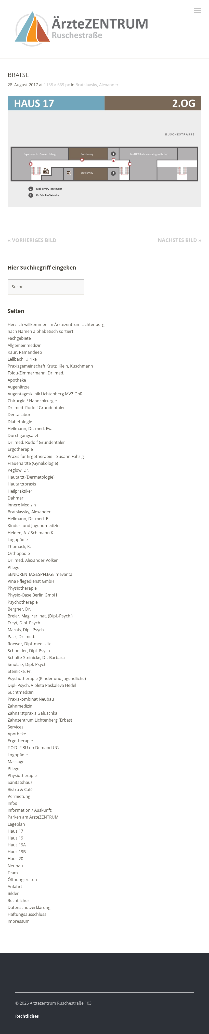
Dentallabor (19, 414)
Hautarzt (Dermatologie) (31, 477)
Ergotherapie (20, 449)
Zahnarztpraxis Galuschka (32, 713)
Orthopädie (19, 553)
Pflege (13, 567)
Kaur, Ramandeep (25, 352)
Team (13, 872)
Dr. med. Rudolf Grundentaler (36, 407)
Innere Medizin (22, 505)
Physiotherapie (22, 588)
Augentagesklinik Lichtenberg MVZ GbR (45, 394)
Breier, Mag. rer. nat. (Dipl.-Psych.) (40, 616)
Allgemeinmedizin (25, 345)
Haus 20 (15, 858)
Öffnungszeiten (22, 879)
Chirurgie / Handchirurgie (32, 401)
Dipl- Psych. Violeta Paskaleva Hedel (42, 685)
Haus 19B (17, 852)
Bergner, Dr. (19, 609)
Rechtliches (19, 900)
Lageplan (16, 824)
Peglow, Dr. (18, 470)
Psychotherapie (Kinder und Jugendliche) (47, 678)
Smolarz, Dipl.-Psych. (27, 664)
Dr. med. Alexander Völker (33, 560)
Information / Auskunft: (30, 810)
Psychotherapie (23, 602)
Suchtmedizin (21, 692)
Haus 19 (15, 838)
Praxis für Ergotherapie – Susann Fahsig (46, 456)
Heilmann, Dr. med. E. (28, 518)
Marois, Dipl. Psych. (26, 629)
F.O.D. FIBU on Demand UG (33, 747)
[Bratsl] (104, 206)
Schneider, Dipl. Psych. (29, 650)
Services (15, 727)
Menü (197, 10)
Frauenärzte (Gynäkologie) (33, 463)
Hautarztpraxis (22, 484)
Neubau (15, 866)
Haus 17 (15, 831)
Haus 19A (17, 845)
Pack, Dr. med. (21, 636)
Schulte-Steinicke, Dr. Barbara (36, 657)
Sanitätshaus (20, 782)
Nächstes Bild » (179, 240)
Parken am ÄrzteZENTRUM (33, 817)
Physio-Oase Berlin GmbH (32, 595)
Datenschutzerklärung (29, 907)
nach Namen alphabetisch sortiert (40, 331)
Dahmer (15, 498)
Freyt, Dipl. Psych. (24, 623)
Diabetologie (20, 421)
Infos (12, 803)
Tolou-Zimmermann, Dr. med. (36, 373)
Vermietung (19, 796)
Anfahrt (15, 886)
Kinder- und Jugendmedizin (34, 525)
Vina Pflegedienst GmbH (31, 581)
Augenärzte (19, 387)
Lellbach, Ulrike (22, 359)
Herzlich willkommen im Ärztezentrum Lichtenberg (56, 324)
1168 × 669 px (57, 85)
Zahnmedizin (20, 706)
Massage (16, 761)
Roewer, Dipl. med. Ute (29, 644)
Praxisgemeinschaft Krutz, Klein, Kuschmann (50, 366)
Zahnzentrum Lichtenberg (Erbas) (40, 720)
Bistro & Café (20, 789)
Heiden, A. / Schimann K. (31, 533)
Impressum (19, 921)
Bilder (13, 893)
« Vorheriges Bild (32, 240)
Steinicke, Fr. (20, 671)
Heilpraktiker (20, 491)
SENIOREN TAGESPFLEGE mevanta (40, 574)
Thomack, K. (19, 546)
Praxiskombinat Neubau (31, 699)
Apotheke (17, 380)
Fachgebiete (19, 338)
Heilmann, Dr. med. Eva (30, 428)
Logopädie (18, 539)
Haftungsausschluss (27, 914)
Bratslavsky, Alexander (97, 85)
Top (188, 1017)
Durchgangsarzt (23, 435)
